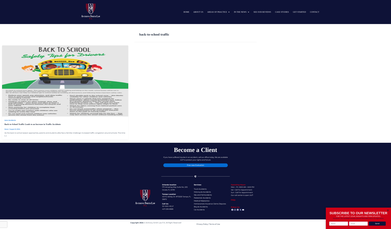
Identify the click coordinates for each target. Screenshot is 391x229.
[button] (388, 210)
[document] (195, 114)
